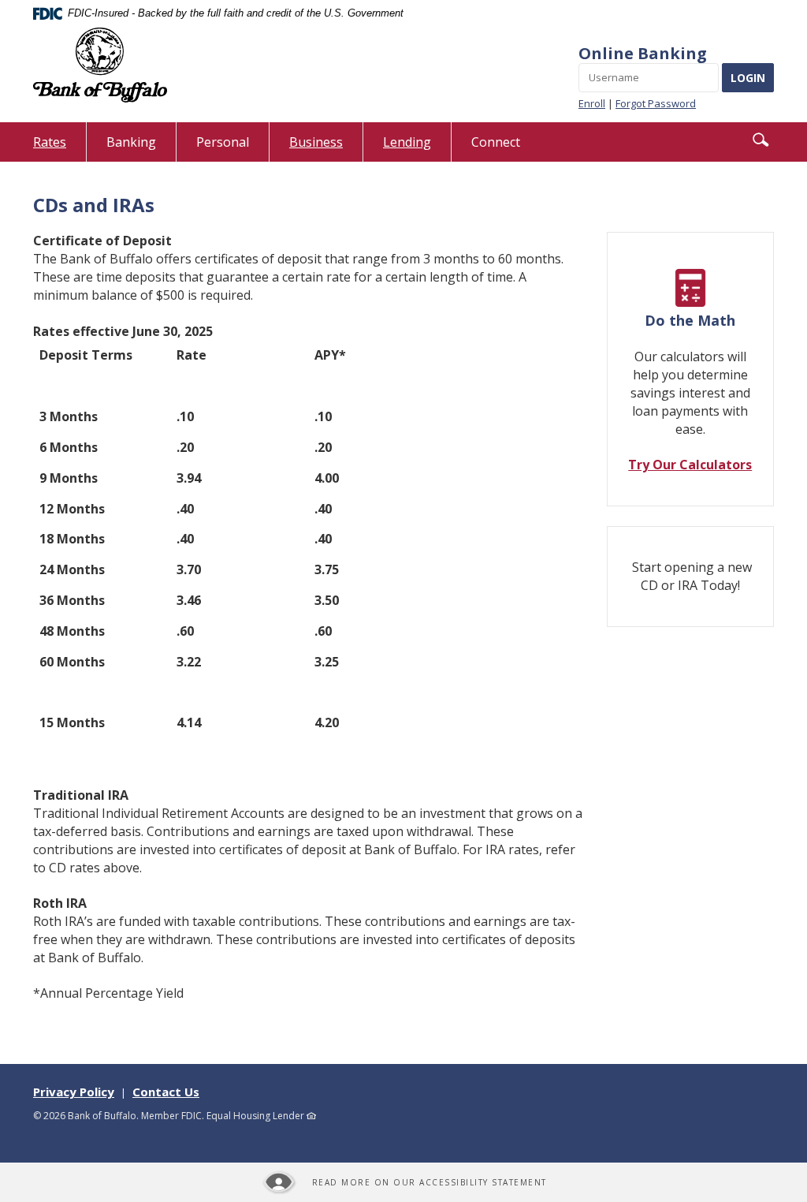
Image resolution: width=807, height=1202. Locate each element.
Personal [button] (222, 142)
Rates (59, 147)
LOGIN (748, 77)
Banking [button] (131, 142)
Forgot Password (655, 103)
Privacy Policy (73, 1091)
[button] (760, 139)
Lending (407, 142)
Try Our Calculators (690, 464)
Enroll (591, 103)
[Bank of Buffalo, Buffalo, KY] (100, 65)
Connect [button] (495, 142)
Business (316, 142)
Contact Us (165, 1091)
